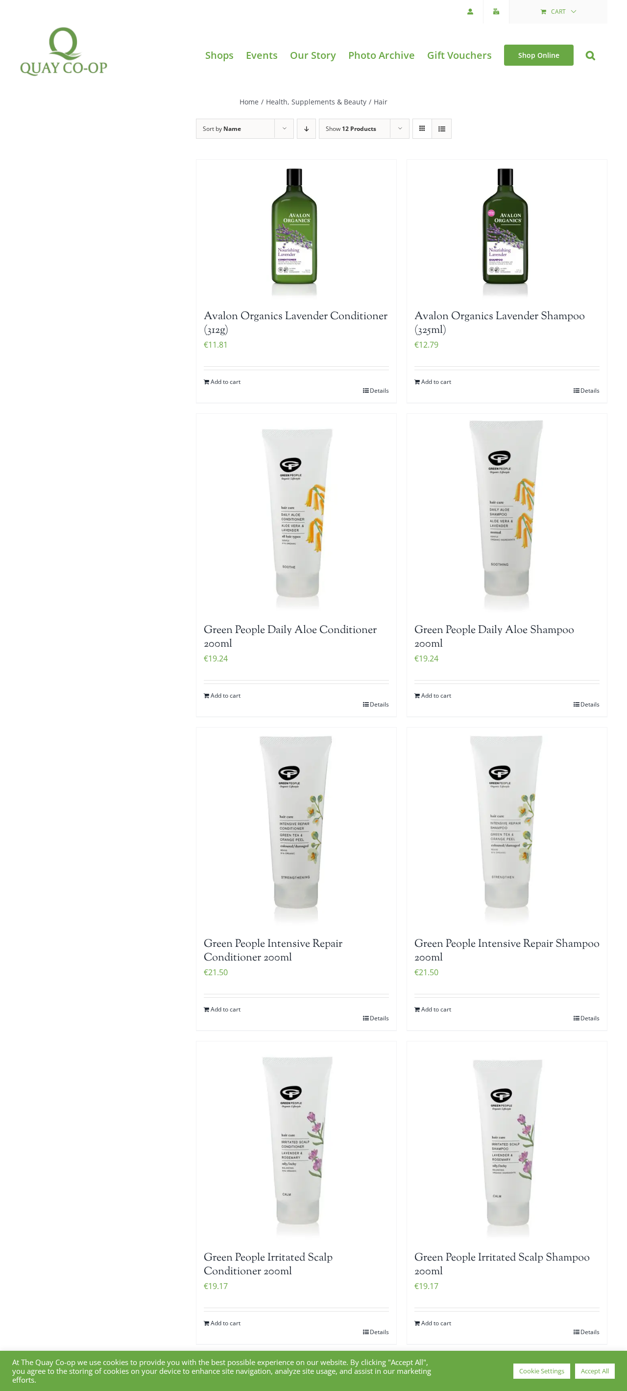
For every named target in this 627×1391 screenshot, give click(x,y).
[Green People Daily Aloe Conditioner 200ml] (296, 514)
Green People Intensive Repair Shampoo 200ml (507, 951)
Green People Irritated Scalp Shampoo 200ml (502, 1265)
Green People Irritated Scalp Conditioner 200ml (268, 1265)
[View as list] (441, 128)
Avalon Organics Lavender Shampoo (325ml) (499, 324)
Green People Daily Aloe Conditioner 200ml (290, 638)
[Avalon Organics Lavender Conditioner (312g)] (296, 230)
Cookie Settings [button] (541, 1370)
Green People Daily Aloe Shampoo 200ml (494, 638)
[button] (590, 55)
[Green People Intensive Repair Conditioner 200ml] (296, 828)
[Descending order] (306, 129)
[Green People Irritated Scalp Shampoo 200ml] (507, 1141)
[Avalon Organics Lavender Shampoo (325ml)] (507, 230)
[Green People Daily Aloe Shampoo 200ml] (507, 514)
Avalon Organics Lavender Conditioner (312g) (295, 324)
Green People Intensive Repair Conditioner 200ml (273, 951)
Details (379, 390)
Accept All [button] (595, 1370)
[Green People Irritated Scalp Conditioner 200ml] (296, 1141)
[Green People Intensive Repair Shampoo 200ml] (507, 828)
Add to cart (226, 382)
